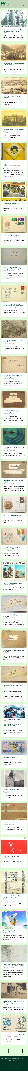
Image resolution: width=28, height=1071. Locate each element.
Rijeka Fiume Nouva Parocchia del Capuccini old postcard (12, 30)
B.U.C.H (5, 3)
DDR (14, 237)
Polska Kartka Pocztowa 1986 (12, 515)
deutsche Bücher (17, 1064)
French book (14, 1066)
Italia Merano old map (10, 823)
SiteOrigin (16, 1060)
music (6, 1064)
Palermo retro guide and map (12, 583)
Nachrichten (11, 1068)
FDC (17, 237)
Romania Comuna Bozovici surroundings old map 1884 (11, 411)
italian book (21, 1066)
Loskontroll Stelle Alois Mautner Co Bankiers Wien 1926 (13, 896)
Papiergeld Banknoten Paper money (12, 759)
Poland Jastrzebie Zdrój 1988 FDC (14, 1035)
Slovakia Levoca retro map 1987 (13, 203)
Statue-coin (15, 1063)
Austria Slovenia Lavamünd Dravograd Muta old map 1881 (12, 268)
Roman (10, 1064)
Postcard (5, 32)
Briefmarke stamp (7, 237)
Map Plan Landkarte (8, 205)
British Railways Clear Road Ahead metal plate (12, 725)
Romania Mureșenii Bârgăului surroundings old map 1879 (12, 376)
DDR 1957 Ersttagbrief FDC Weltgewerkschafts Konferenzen (13, 305)
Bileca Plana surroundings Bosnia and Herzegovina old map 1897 (14, 965)
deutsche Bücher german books (11, 165)
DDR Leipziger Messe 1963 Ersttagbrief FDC (11, 548)
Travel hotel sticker (11, 450)
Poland (5, 792)
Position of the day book (11, 856)
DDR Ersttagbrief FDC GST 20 (12, 235)
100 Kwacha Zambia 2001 (10, 757)
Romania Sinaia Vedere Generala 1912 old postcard (13, 64)
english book (6, 857)
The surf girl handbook (10, 931)
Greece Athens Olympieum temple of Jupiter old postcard (13, 1002)
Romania (11, 65)
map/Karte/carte (7, 1063)
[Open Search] (23, 3)
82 (17, 1051)
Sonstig (5, 727)
